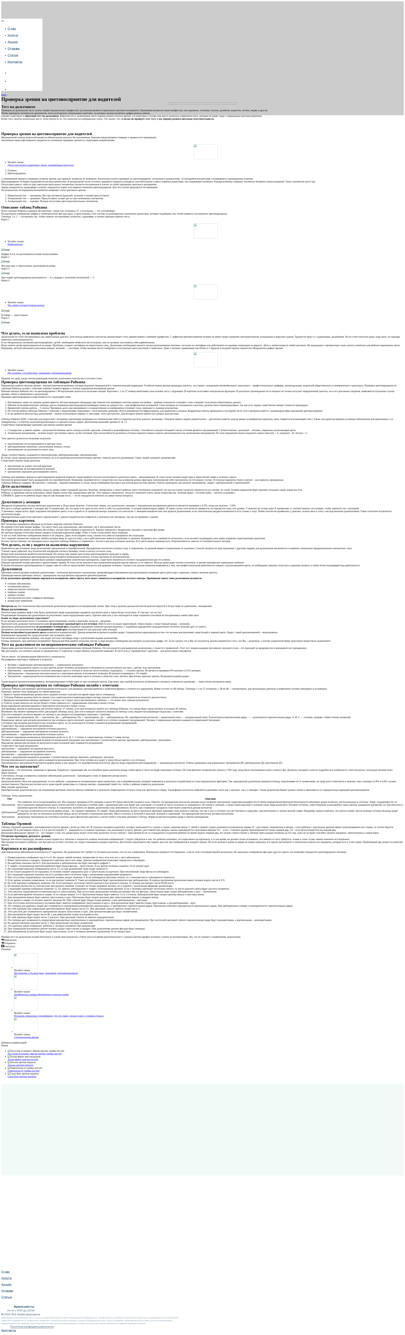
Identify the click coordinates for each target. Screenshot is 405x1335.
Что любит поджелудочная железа (26, 305)
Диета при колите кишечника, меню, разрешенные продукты (41, 165)
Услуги (5, 356)
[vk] (10, 73)
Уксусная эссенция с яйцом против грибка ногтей (35, 1053)
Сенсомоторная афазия (26, 1037)
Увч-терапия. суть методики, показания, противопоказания (39, 373)
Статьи (5, 375)
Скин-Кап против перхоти (22, 1076)
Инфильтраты (15, 244)
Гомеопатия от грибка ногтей (23, 1070)
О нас (5, 350)
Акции (5, 363)
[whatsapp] (10, 81)
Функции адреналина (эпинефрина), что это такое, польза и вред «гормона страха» (59, 1016)
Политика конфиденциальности (32, 1326)
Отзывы (6, 369)
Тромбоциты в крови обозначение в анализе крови (41, 994)
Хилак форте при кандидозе (23, 1059)
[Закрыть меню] (2, 20)
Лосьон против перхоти (20, 1065)
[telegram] (10, 89)
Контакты (15, 62)
